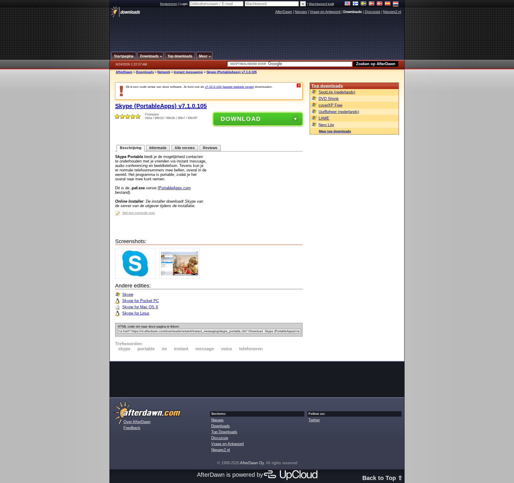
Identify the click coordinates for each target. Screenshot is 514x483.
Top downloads (327, 85)
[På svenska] (363, 4)
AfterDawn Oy (252, 463)
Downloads (145, 72)
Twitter (314, 420)
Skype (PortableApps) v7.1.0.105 (231, 72)
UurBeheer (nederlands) (339, 112)
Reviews (210, 148)
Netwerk (163, 72)
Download (241, 118)
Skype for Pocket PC (140, 300)
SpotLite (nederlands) (337, 92)
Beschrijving (130, 148)
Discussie (372, 12)
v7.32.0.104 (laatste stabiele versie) (229, 86)
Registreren (168, 4)
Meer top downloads (335, 131)
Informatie (158, 148)
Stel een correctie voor (138, 213)
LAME (324, 118)
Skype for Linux (135, 313)
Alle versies (185, 148)
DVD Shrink (329, 98)
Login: (184, 4)
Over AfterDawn (137, 422)
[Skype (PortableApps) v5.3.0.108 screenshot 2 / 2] (181, 277)
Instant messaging (188, 72)
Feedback (131, 428)
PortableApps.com (175, 188)
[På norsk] (371, 4)
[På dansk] (380, 4)
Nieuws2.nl (392, 12)
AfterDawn (283, 12)
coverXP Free (330, 105)
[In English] (347, 4)
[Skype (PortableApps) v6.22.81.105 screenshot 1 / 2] (136, 277)
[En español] (388, 4)
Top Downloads (224, 432)
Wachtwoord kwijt (321, 4)
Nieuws (301, 12)
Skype (127, 294)
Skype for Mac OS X (140, 307)
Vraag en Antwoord (325, 12)
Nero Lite (326, 125)
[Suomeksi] (355, 4)
